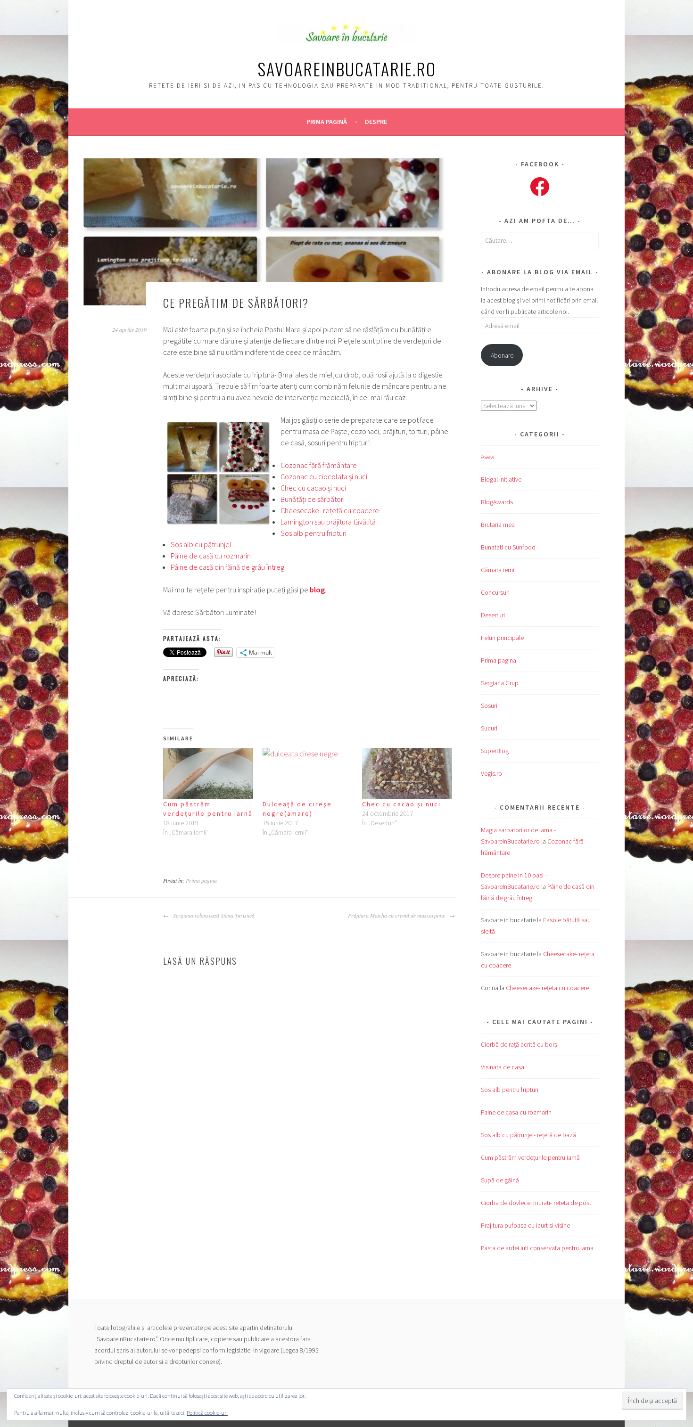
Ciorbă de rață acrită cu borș (519, 1044)
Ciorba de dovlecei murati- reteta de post (536, 1202)
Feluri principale (502, 637)
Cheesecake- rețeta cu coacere (547, 988)
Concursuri (495, 592)
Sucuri (489, 728)
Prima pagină (326, 121)
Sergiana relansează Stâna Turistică (213, 915)
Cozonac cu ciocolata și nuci (323, 476)
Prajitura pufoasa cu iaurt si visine (525, 1225)
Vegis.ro (491, 773)
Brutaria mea (498, 524)
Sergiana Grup (500, 683)
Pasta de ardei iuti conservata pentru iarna (537, 1248)
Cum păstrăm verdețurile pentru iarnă (530, 1157)
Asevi (488, 456)
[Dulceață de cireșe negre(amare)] (308, 773)
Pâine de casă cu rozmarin (211, 555)
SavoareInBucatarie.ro (346, 68)
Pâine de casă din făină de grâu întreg (227, 567)
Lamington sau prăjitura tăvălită (328, 521)
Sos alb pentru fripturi (313, 533)
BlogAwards (497, 502)
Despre (376, 121)
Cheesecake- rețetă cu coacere (329, 510)
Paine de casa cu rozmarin (516, 1112)
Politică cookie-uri (207, 1412)
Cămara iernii (498, 570)
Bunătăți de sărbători (312, 499)
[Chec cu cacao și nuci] (407, 773)
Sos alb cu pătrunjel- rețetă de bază (528, 1135)
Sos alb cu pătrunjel (201, 544)
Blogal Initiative (501, 479)
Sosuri (489, 705)
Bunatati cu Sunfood (508, 547)
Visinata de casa (502, 1067)
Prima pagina (201, 880)
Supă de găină (500, 1180)
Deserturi (493, 615)
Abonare (502, 355)
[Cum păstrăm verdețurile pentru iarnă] (208, 773)
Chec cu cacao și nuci (313, 487)
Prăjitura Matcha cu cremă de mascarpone (397, 915)
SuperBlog (495, 750)
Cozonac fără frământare (318, 465)
